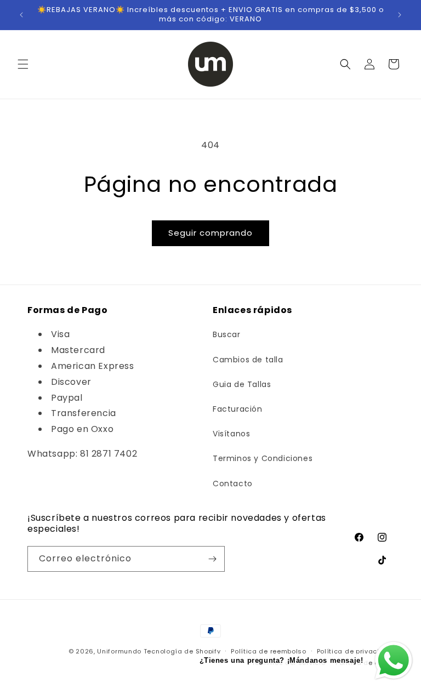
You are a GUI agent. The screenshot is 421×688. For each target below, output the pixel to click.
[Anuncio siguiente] (400, 15)
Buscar (227, 334)
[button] (23, 64)
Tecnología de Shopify (182, 651)
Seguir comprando (210, 232)
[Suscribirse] (212, 559)
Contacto (233, 483)
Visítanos (231, 433)
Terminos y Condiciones (262, 458)
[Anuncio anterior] (21, 15)
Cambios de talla (248, 359)
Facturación (238, 408)
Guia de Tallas (242, 384)
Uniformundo (119, 651)
